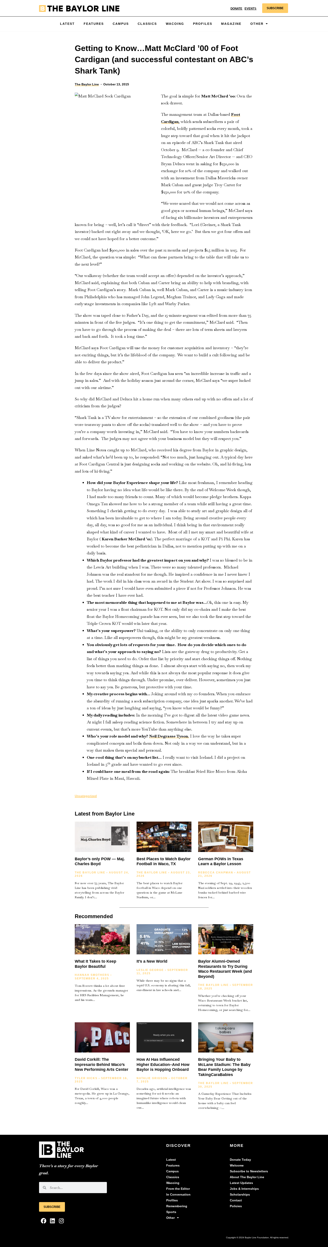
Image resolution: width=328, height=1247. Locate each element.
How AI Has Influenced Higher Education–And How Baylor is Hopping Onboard (163, 1064)
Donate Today (240, 1159)
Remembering (176, 1206)
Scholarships (240, 1194)
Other (170, 1218)
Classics (147, 23)
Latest (67, 23)
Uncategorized (86, 796)
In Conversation (178, 1194)
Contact (236, 1200)
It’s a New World (152, 961)
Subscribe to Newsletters (249, 1171)
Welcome (237, 1165)
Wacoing (175, 23)
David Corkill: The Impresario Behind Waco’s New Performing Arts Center (101, 1064)
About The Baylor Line (247, 1177)
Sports (171, 1212)
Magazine (231, 23)
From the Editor (178, 1188)
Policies (236, 1206)
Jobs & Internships (244, 1188)
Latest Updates (241, 1183)
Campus (121, 23)
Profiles (202, 23)
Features (94, 23)
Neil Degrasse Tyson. (169, 736)
